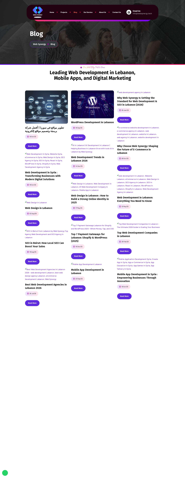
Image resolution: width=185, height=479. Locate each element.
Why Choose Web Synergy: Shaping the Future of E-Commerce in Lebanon (137, 149)
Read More (32, 146)
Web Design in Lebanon (38, 208)
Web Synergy (39, 44)
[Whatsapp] (5, 473)
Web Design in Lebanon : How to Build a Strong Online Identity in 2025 (90, 199)
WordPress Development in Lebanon (92, 122)
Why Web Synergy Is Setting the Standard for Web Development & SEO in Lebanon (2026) (137, 101)
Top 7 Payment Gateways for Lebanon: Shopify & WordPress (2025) (89, 238)
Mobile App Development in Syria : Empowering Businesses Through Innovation (137, 278)
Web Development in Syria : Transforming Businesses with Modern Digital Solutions (42, 176)
